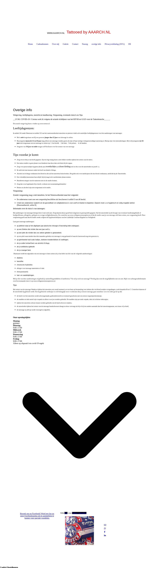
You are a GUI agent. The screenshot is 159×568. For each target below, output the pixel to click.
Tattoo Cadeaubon (79, 513)
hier (65, 513)
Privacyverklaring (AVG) (115, 44)
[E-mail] (105, 525)
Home (30, 44)
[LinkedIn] (105, 535)
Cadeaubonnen (42, 44)
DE (129, 44)
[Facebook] (104, 532)
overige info (96, 44)
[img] (79, 12)
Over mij (55, 44)
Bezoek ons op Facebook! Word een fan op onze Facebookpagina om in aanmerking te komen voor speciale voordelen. (37, 516)
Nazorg (85, 44)
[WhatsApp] (105, 528)
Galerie (65, 44)
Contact (75, 44)
